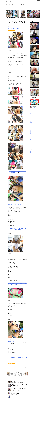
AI (30, 112)
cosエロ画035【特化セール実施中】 (16, 316)
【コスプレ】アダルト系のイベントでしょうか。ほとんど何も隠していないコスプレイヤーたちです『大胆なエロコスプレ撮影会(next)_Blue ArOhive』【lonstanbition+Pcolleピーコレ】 (19, 389)
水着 (31, 131)
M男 (30, 113)
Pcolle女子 (31, 115)
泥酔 (31, 132)
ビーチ (31, 122)
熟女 (31, 133)
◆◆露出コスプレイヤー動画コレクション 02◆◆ (13, 341)
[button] (7, 14)
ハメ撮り (31, 120)
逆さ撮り (25, 367)
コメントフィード (31, 152)
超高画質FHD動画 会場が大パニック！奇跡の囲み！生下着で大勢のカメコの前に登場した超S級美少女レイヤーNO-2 (17, 283)
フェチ (31, 123)
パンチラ (31, 121)
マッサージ (31, 124)
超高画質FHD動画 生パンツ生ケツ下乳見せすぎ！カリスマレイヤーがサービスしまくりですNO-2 (17, 229)
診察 (31, 139)
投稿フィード (31, 151)
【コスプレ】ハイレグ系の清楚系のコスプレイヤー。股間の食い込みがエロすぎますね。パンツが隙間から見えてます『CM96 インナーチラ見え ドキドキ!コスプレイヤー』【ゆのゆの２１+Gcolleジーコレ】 (19, 393)
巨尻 (30, 129)
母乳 (30, 130)
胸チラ (31, 138)
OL (30, 114)
